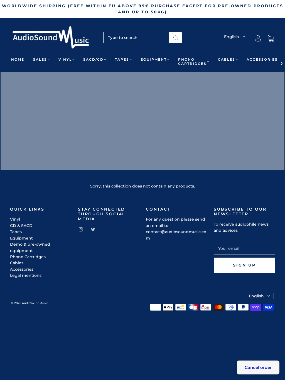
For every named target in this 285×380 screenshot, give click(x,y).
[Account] (258, 38)
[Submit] (175, 37)
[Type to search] (136, 37)
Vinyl (65, 59)
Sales (40, 59)
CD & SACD (21, 225)
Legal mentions (25, 275)
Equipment (154, 59)
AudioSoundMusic (35, 303)
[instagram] (81, 229)
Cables (226, 59)
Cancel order (258, 367)
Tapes (122, 59)
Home (17, 59)
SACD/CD (93, 59)
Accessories (262, 59)
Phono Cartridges (192, 61)
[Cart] (271, 38)
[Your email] (244, 248)
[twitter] (93, 229)
